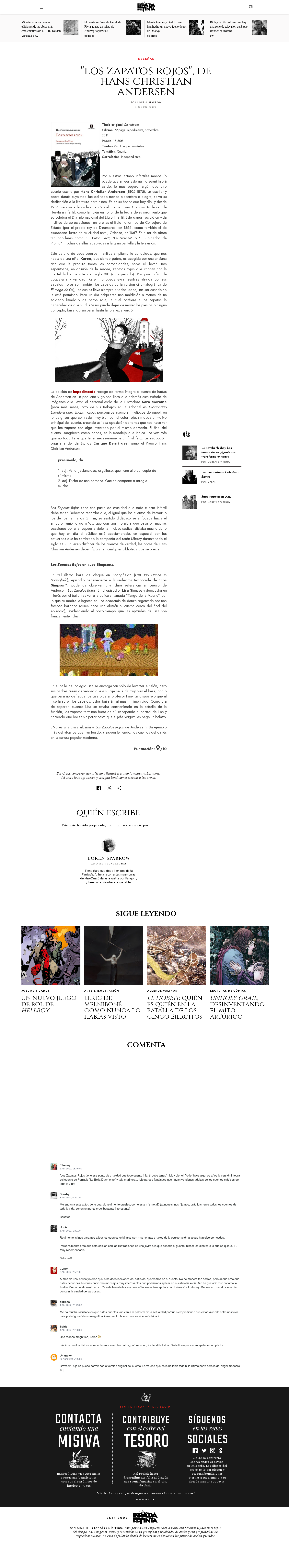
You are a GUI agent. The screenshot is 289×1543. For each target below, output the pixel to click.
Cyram (64, 1268)
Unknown (66, 1355)
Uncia (63, 1227)
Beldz (63, 1326)
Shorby (64, 1194)
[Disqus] (145, 1111)
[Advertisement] (211, 360)
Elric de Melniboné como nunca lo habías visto (112, 1007)
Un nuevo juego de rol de (48, 1004)
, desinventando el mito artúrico (237, 1007)
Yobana (65, 1301)
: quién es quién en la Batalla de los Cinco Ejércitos (174, 1007)
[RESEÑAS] (53, 59)
